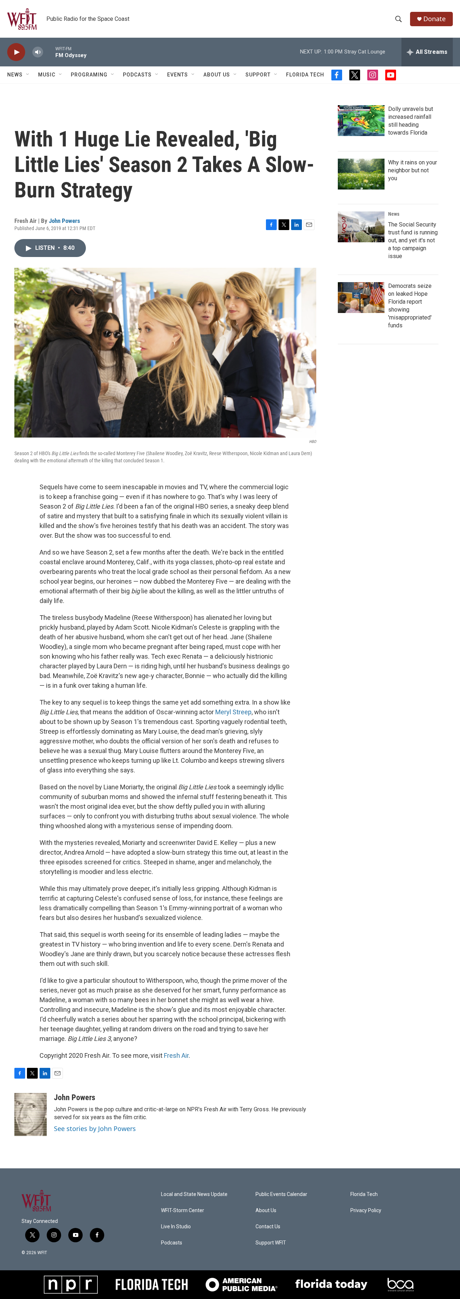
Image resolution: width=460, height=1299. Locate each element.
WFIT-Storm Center (182, 1210)
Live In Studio (176, 1226)
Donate (434, 19)
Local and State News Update (194, 1194)
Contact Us (268, 1226)
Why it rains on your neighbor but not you (412, 170)
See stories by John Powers (95, 1128)
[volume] (38, 52)
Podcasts (137, 75)
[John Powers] (30, 1114)
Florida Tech (305, 75)
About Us (216, 75)
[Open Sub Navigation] (28, 75)
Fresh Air (176, 1055)
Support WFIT (271, 1243)
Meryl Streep (233, 712)
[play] (16, 52)
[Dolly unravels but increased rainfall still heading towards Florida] (361, 120)
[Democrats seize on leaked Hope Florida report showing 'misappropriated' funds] (361, 297)
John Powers (64, 220)
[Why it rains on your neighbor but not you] (361, 174)
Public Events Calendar (281, 1194)
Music (46, 75)
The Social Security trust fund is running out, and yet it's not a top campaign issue (413, 240)
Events (177, 75)
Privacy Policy (365, 1210)
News (393, 214)
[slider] (49, 52)
